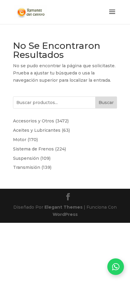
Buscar (106, 102)
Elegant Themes (63, 207)
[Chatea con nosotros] (115, 266)
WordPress (65, 214)
